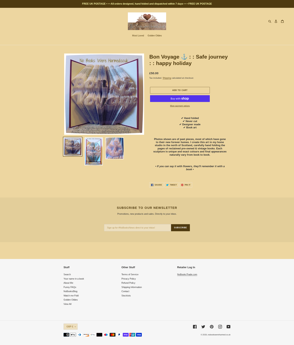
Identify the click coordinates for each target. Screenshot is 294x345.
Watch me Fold (71, 295)
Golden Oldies (71, 299)
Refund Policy (128, 283)
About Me (68, 283)
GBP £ (69, 326)
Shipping (167, 78)
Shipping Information (131, 287)
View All (67, 304)
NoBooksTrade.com (187, 274)
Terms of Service (129, 274)
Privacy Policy (128, 278)
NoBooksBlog (70, 291)
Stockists (126, 295)
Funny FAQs (70, 287)
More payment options (180, 106)
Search (67, 274)
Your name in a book (74, 278)
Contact (125, 291)
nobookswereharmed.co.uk (219, 335)
